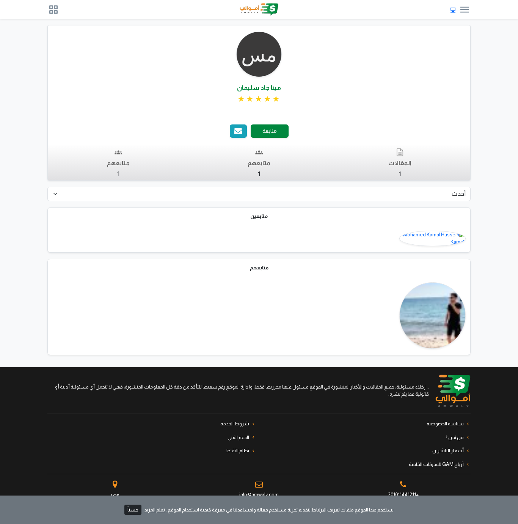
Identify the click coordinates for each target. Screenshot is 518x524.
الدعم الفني (238, 437)
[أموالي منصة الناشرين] (259, 9)
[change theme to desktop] (453, 9)
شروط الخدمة (234, 423)
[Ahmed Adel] (432, 315)
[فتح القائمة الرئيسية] (464, 9)
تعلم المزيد (154, 510)
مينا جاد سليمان (259, 87)
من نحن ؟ (455, 437)
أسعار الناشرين (448, 450)
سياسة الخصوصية (445, 423)
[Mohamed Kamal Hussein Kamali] (432, 238)
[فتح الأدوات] (53, 9)
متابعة (269, 131)
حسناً (132, 510)
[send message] (238, 131)
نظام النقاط (237, 450)
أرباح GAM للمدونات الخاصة (436, 464)
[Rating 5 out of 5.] (259, 99)
